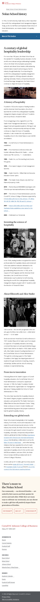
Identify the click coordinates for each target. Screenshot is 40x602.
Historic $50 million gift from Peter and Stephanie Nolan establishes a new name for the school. (18, 208)
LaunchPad (5, 585)
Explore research (30, 511)
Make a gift (18, 511)
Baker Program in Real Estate (12, 442)
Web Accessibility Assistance (10, 599)
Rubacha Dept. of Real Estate (10, 567)
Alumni (4, 540)
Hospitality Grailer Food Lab (14, 467)
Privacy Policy (6, 597)
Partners (4, 549)
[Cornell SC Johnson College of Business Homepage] (20, 526)
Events (4, 579)
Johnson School (6, 564)
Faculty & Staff (6, 546)
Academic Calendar (7, 576)
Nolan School (5, 561)
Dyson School (6, 558)
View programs (6, 511)
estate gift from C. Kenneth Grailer (23, 464)
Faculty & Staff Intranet (8, 582)
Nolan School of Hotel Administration (16, 9)
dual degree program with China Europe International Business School (19, 437)
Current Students (7, 543)
